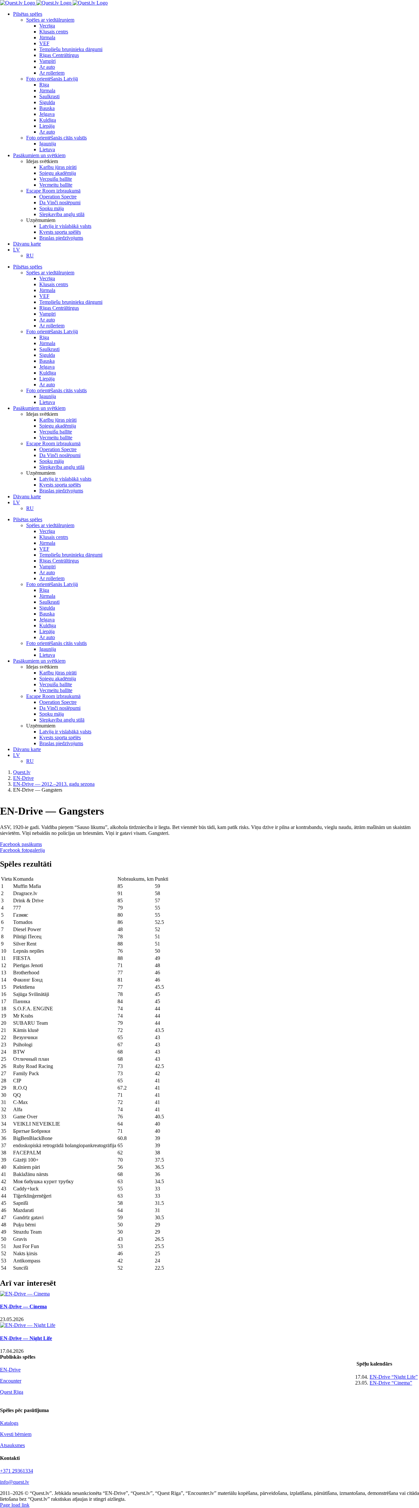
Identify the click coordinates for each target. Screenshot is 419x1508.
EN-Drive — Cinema (23, 1306)
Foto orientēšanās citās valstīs (56, 137)
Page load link (14, 1505)
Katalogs (9, 1423)
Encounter (10, 1381)
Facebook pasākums (21, 844)
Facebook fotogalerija (22, 850)
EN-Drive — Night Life (26, 1338)
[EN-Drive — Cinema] (25, 1294)
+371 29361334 (16, 1471)
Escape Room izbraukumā (53, 190)
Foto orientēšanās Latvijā (52, 79)
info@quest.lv (14, 1482)
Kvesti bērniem (15, 1434)
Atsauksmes (12, 1445)
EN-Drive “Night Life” (394, 1377)
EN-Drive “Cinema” (391, 1383)
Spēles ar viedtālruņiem (50, 20)
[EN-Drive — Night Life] (27, 1325)
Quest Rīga (11, 1392)
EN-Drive (10, 1369)
